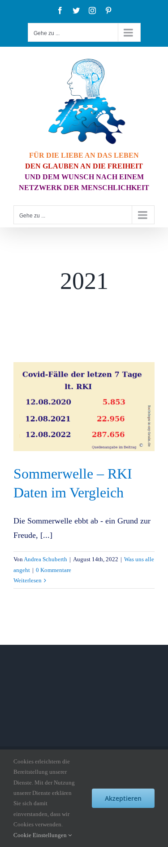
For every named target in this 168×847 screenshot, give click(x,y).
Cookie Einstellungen (40, 835)
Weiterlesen (27, 580)
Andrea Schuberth (45, 559)
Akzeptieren (123, 798)
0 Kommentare (53, 570)
